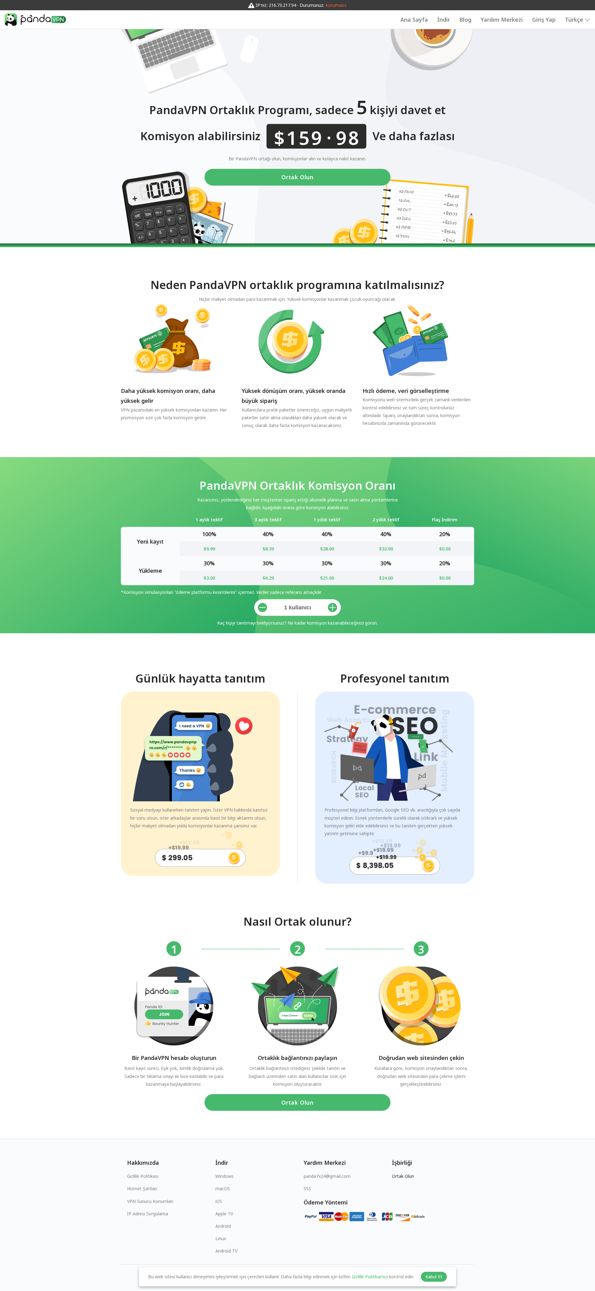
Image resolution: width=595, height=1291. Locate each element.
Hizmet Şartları (142, 1188)
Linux (220, 1238)
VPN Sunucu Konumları (150, 1201)
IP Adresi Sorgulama (147, 1214)
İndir (443, 19)
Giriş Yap (544, 19)
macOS (222, 1188)
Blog (465, 19)
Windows (224, 1176)
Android (223, 1226)
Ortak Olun (297, 177)
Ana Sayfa (414, 19)
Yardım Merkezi (502, 19)
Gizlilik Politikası (142, 1176)
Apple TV (224, 1214)
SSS (307, 1188)
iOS (218, 1201)
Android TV (226, 1251)
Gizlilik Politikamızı (369, 1277)
